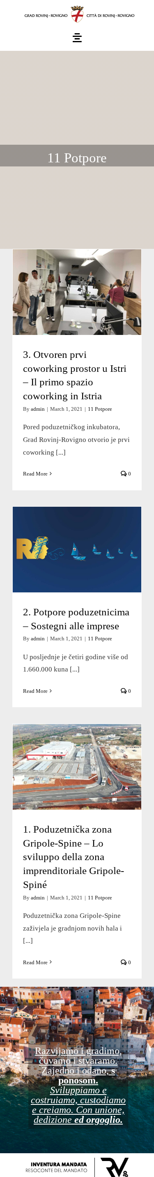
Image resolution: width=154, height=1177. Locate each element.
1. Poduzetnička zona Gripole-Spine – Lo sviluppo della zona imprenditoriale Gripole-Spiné (77, 728)
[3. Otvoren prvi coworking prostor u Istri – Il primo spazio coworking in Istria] (77, 292)
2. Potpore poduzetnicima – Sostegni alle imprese (77, 525)
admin (38, 409)
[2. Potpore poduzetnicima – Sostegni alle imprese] (77, 549)
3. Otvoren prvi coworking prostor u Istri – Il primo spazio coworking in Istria (77, 260)
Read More (35, 474)
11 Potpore (100, 409)
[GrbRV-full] (77, 7)
